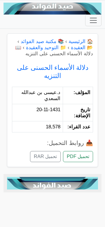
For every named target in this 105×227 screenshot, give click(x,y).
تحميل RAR (45, 156)
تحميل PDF (78, 156)
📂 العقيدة (82, 47)
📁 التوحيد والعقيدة (46, 47)
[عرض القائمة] (93, 20)
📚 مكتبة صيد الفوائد (42, 41)
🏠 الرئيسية (81, 41)
